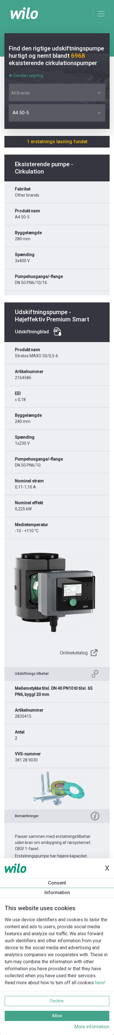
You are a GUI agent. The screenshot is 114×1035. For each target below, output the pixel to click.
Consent (57, 883)
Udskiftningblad (32, 332)
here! (100, 982)
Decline (57, 1001)
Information (57, 892)
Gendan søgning (28, 75)
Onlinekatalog (74, 653)
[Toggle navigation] (101, 14)
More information (91, 1026)
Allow (57, 1015)
